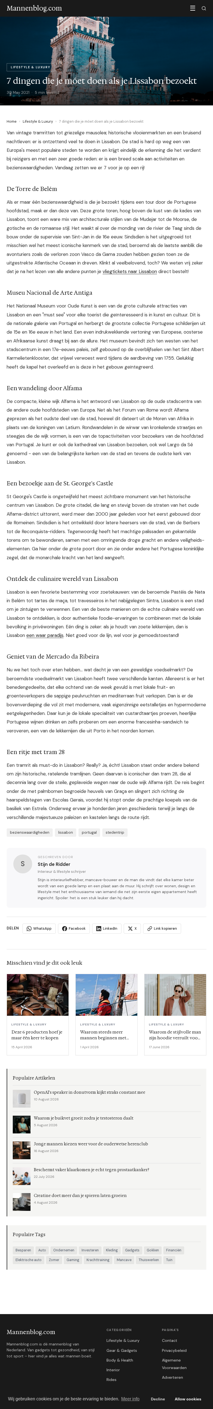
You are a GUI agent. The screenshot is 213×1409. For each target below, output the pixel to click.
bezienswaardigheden (29, 832)
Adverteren (172, 1377)
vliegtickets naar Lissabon (130, 271)
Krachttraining (98, 1260)
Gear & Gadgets (121, 1350)
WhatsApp (42, 928)
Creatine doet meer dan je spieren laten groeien (80, 1195)
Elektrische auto (29, 1260)
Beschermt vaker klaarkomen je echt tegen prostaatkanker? (91, 1170)
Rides (111, 1379)
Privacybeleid (174, 1350)
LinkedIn (110, 928)
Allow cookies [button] (188, 1399)
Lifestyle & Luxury (38, 121)
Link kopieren (165, 928)
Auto (42, 1250)
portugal (89, 832)
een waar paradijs (45, 635)
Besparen (23, 1250)
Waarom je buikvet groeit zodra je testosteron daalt (83, 1118)
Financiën (173, 1250)
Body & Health (119, 1360)
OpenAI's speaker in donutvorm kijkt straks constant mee (89, 1092)
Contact (169, 1340)
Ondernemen (63, 1250)
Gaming (73, 1260)
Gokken (153, 1250)
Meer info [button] (130, 1399)
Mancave (124, 1260)
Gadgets (132, 1250)
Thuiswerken (149, 1260)
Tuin (169, 1260)
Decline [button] (158, 1399)
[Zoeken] (203, 8)
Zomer (54, 1260)
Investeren (90, 1250)
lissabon (65, 832)
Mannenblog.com (31, 1332)
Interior (113, 1369)
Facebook (77, 928)
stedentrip (115, 832)
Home (12, 121)
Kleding (112, 1250)
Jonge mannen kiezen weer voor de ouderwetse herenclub (91, 1144)
